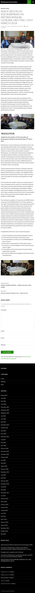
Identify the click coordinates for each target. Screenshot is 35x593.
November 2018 (5, 484)
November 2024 (5, 424)
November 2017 (5, 492)
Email (3, 338)
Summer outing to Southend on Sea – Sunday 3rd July (14, 292)
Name (3, 331)
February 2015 (4, 522)
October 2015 (4, 510)
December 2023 (5, 436)
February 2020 (4, 469)
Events (2, 378)
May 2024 (3, 430)
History (12, 571)
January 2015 (4, 525)
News (7, 8)
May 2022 (3, 463)
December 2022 (5, 451)
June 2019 (3, 475)
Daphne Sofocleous (17, 26)
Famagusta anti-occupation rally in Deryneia (12, 552)
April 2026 (3, 404)
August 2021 (4, 466)
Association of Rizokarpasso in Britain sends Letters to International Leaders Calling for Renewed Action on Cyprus (16, 548)
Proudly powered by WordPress (7, 591)
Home (7, 580)
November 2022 (5, 454)
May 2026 (3, 401)
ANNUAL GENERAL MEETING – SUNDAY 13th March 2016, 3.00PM (16, 285)
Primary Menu (33, 2)
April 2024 (3, 433)
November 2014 (5, 528)
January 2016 (4, 507)
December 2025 (5, 407)
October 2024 (4, 427)
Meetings (3, 8)
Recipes (12, 577)
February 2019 (4, 481)
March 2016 (4, 501)
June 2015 (3, 513)
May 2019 (3, 478)
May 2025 (3, 422)
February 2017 (4, 498)
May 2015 (3, 516)
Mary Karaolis (4, 577)
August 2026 (4, 395)
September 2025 (5, 413)
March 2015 (4, 519)
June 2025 (3, 419)
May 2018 (3, 489)
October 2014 (4, 531)
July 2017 (3, 495)
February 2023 (4, 448)
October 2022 (4, 457)
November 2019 (5, 472)
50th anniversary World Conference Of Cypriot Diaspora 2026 (16, 544)
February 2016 (4, 504)
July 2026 (3, 398)
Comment (4, 310)
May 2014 (3, 534)
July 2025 (3, 416)
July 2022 (3, 460)
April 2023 (3, 445)
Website (3, 345)
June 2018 (3, 486)
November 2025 (5, 410)
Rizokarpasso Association (9, 2)
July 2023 (3, 439)
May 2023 (3, 442)
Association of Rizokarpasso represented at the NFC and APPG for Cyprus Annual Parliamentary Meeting (16, 555)
